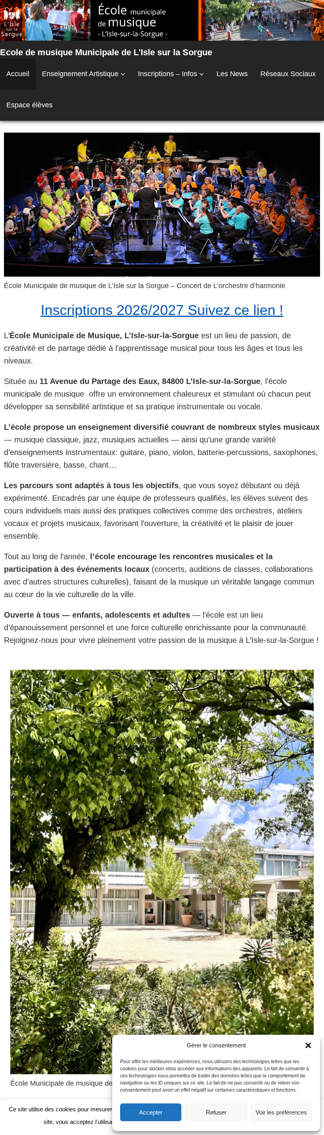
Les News (232, 74)
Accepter (150, 1112)
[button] (308, 1045)
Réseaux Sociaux (288, 74)
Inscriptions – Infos (167, 74)
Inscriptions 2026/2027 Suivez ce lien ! (162, 310)
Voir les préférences (281, 1112)
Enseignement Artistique (80, 74)
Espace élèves (29, 105)
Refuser (216, 1112)
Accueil (17, 74)
